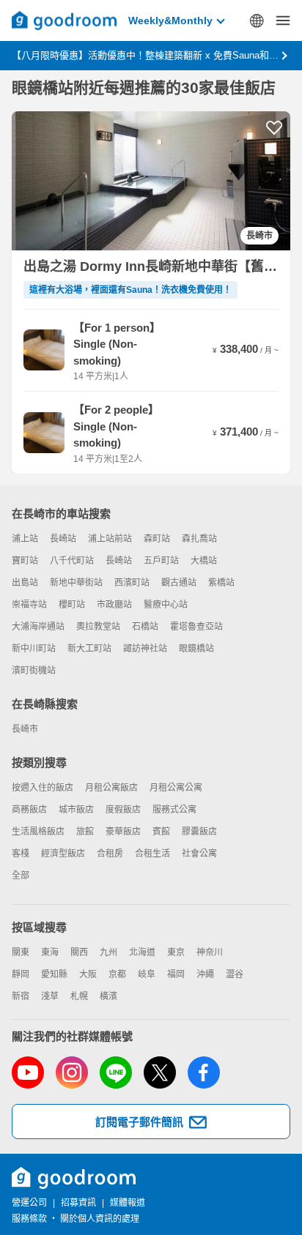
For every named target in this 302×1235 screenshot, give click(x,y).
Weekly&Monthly (170, 20)
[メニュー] (283, 20)
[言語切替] (256, 20)
